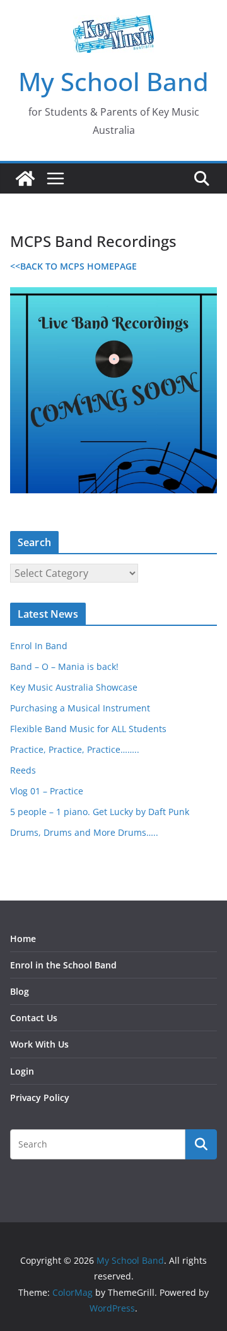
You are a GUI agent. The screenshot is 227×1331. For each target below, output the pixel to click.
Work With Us (39, 1044)
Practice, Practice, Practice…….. (74, 749)
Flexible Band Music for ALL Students (88, 729)
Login (22, 1071)
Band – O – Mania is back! (64, 666)
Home (23, 939)
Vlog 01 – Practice (46, 791)
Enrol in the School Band (63, 965)
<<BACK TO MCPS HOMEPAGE (73, 266)
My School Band (113, 81)
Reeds (23, 770)
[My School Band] (25, 178)
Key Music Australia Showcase (73, 687)
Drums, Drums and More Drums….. (84, 832)
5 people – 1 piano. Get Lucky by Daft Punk (99, 812)
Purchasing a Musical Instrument (80, 708)
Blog (19, 991)
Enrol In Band (38, 646)
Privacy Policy (39, 1098)
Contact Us (33, 1018)
